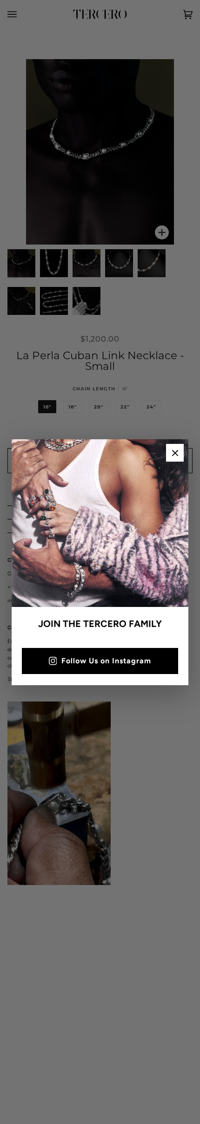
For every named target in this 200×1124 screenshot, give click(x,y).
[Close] (175, 453)
